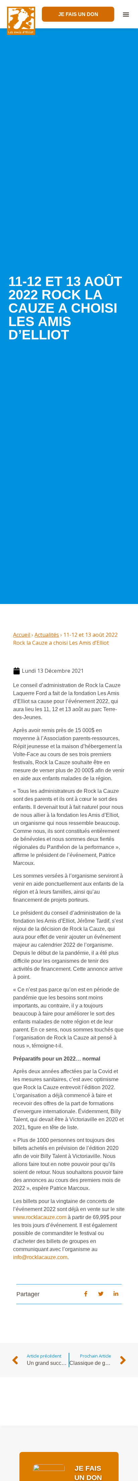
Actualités (46, 634)
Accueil (21, 634)
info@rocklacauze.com (40, 1257)
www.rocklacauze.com (39, 1217)
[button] (126, 14)
